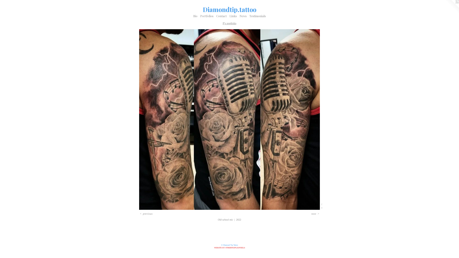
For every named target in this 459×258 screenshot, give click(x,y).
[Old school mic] (229, 119)
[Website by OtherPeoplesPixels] (452, 7)
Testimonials (257, 16)
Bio (195, 16)
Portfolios (206, 16)
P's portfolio (229, 23)
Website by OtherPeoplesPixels (229, 248)
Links (233, 16)
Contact (221, 16)
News (243, 16)
